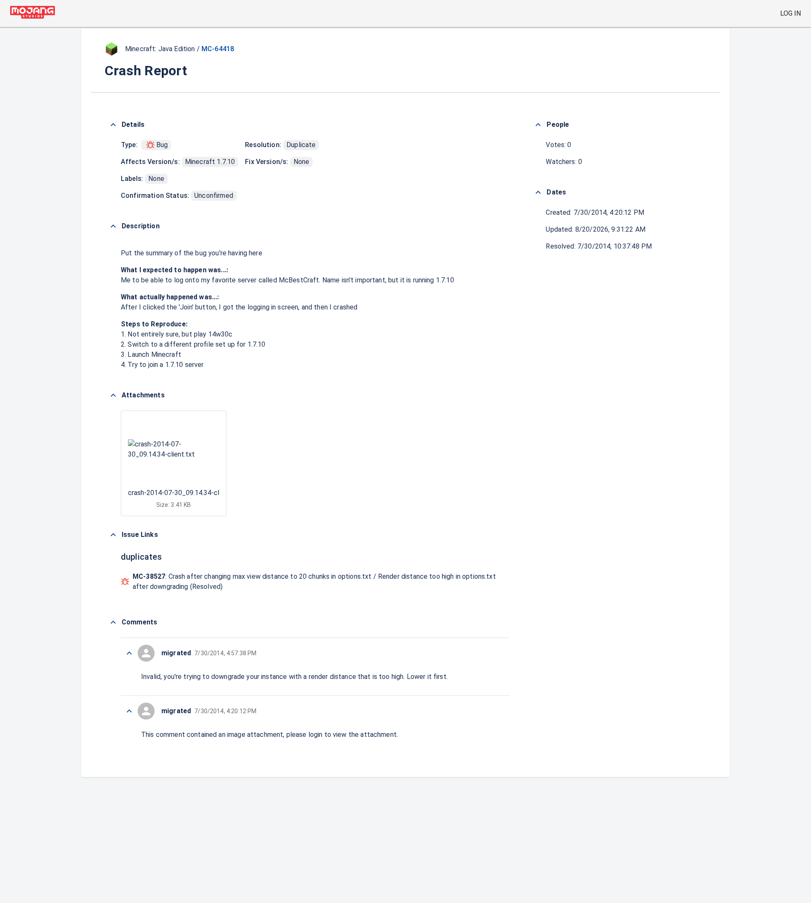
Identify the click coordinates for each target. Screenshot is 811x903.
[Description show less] (113, 226)
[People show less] (538, 124)
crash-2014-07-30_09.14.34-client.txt (184, 493)
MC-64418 (217, 49)
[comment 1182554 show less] (129, 653)
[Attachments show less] (113, 395)
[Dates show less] (538, 192)
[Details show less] (113, 124)
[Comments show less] (113, 622)
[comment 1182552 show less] (129, 711)
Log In (790, 13)
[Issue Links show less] (113, 534)
